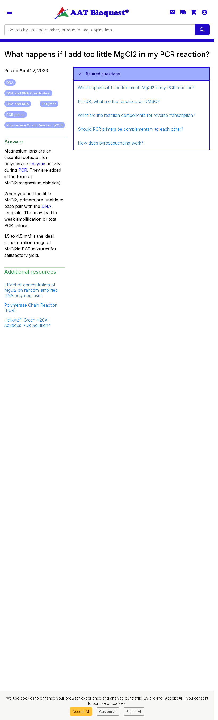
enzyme (38, 163)
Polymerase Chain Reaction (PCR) (30, 307)
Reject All (134, 711)
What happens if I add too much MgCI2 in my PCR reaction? (136, 87)
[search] (202, 29)
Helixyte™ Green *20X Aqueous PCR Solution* (27, 322)
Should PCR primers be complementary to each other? (130, 129)
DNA (46, 206)
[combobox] (99, 30)
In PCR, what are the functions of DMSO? (119, 101)
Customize (108, 711)
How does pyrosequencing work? (110, 143)
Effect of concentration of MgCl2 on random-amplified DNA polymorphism (31, 290)
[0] (193, 12)
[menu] (9, 12)
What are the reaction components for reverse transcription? (136, 115)
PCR (22, 170)
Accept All (81, 711)
